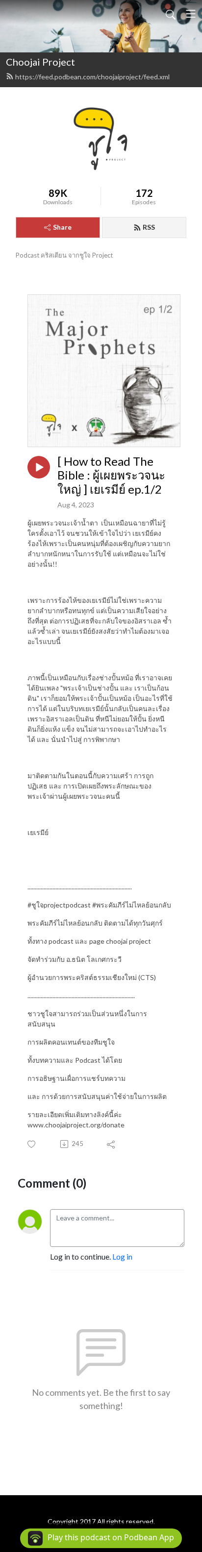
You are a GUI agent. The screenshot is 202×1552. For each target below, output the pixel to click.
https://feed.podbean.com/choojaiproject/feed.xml (92, 76)
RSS (149, 227)
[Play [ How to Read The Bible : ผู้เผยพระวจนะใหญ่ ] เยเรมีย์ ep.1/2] (38, 467)
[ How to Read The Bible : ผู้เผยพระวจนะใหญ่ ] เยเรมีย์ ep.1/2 (111, 475)
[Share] (111, 1144)
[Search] (170, 14)
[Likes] (32, 1144)
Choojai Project (40, 62)
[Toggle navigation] (190, 13)
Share (62, 227)
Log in (122, 1256)
